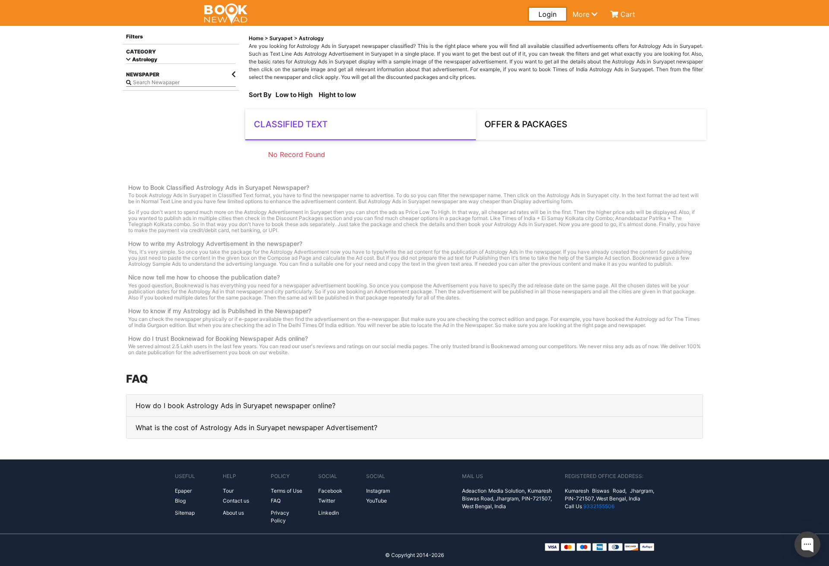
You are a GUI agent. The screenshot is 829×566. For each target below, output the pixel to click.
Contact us (236, 500)
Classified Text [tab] (291, 124)
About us (233, 512)
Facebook (330, 490)
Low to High (294, 95)
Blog (180, 500)
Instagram (378, 490)
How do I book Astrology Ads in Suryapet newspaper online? (235, 405)
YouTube (376, 500)
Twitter (326, 500)
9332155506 (598, 506)
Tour (228, 490)
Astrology (144, 59)
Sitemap (185, 512)
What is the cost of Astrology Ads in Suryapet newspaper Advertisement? (256, 427)
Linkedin (328, 512)
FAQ (276, 500)
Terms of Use (286, 490)
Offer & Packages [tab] (525, 124)
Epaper (183, 490)
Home (256, 38)
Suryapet (281, 38)
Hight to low (337, 95)
